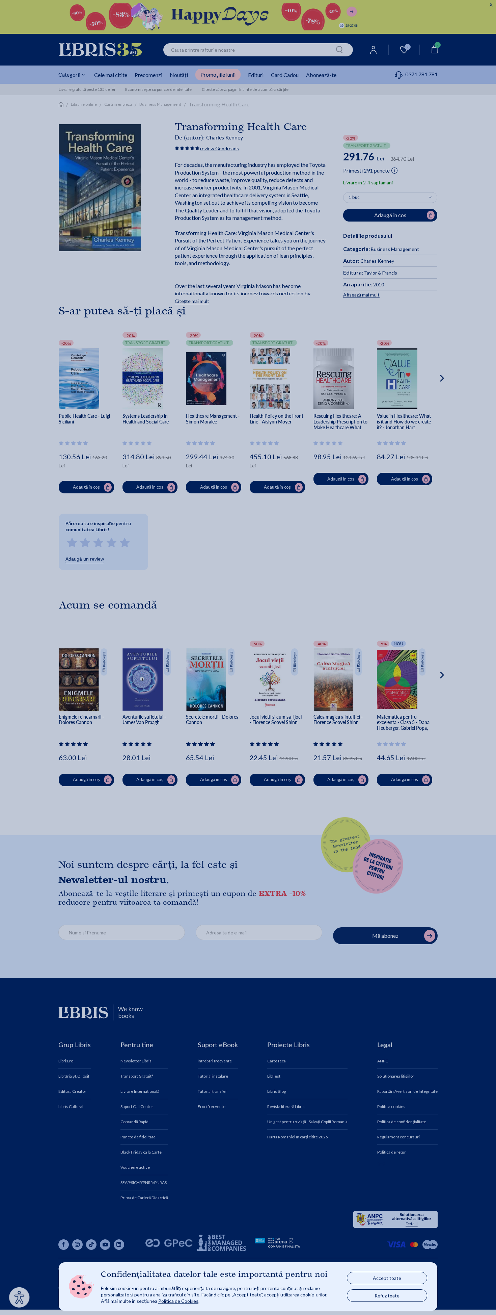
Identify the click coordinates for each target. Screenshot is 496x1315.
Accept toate (387, 1278)
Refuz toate (387, 1295)
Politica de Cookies (178, 1301)
